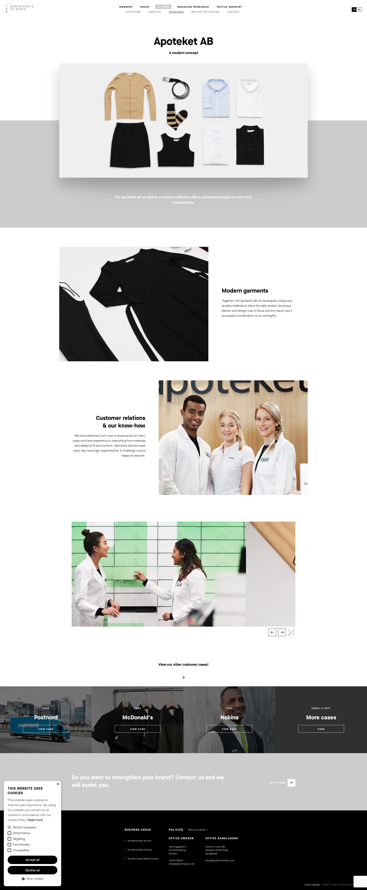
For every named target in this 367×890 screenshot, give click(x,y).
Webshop (126, 6)
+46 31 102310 (176, 860)
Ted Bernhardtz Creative (139, 849)
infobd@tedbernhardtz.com (219, 860)
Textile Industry (229, 6)
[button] (32, 878)
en (354, 9)
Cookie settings (312, 884)
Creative (154, 11)
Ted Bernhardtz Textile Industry (143, 858)
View (321, 729)
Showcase (176, 11)
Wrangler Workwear (193, 6)
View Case (46, 729)
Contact (233, 11)
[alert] (32, 833)
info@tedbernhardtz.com (182, 863)
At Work (163, 6)
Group (144, 6)
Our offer (133, 11)
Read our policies (196, 829)
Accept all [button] (32, 860)
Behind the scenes (206, 11)
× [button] (57, 784)
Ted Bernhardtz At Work (139, 840)
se (359, 9)
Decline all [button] (32, 870)
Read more (35, 820)
